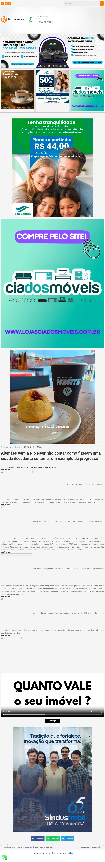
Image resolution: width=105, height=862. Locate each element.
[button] (38, 838)
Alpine (71, 853)
